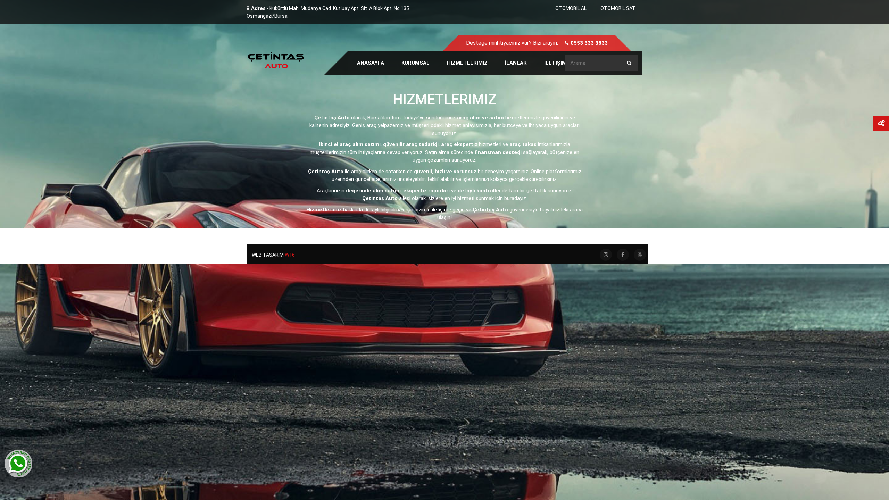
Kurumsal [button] (415, 63)
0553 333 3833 (589, 43)
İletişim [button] (555, 63)
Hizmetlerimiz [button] (467, 63)
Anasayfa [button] (370, 63)
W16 (290, 255)
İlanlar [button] (516, 63)
